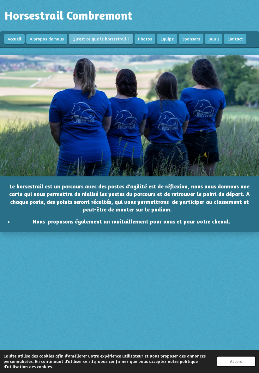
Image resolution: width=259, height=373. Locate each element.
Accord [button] (236, 361)
